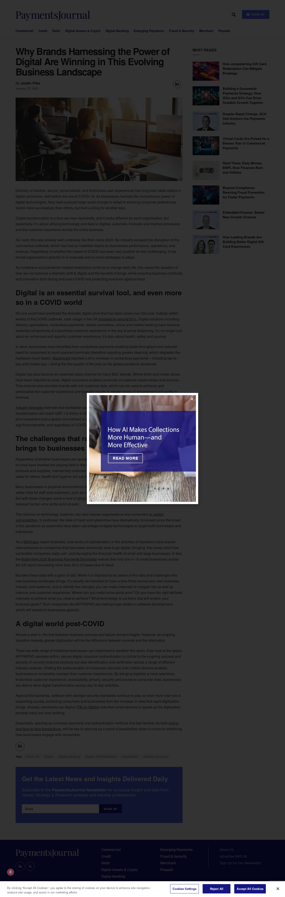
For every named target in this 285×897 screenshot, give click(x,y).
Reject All (216, 889)
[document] (142, 448)
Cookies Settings (184, 889)
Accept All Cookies (250, 889)
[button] (192, 399)
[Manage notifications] (10, 872)
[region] (142, 889)
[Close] (278, 888)
